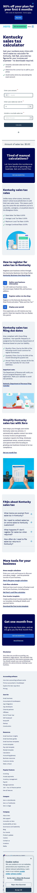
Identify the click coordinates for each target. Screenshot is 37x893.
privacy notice (16, 874)
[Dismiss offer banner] (33, 3)
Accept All (18, 890)
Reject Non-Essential (18, 885)
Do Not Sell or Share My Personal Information (18, 879)
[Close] (31, 858)
